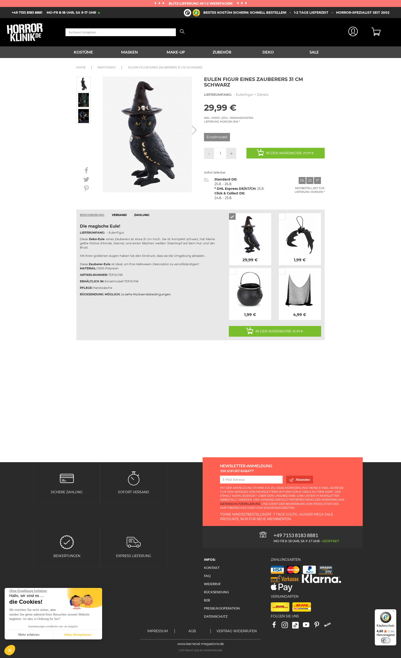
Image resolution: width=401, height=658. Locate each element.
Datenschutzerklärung (240, 504)
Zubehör (222, 52)
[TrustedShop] (192, 12)
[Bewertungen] (67, 542)
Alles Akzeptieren (77, 634)
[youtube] (308, 626)
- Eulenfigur (236, 95)
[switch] (385, 640)
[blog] (329, 626)
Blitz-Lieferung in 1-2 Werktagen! (201, 3)
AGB (192, 631)
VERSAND (119, 215)
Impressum (157, 631)
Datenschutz (216, 616)
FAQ (207, 576)
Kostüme (83, 52)
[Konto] (353, 32)
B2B (207, 600)
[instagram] (286, 626)
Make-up (176, 52)
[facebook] (276, 626)
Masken (129, 52)
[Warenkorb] (382, 32)
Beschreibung (92, 215)
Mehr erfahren (28, 634)
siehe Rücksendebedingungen (148, 294)
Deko (268, 52)
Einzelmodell (217, 137)
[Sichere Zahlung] (67, 478)
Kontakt (212, 568)
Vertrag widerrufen (237, 631)
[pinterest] (319, 626)
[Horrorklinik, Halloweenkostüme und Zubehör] (32, 32)
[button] (9, 650)
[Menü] (393, 612)
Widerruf (212, 584)
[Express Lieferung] (134, 542)
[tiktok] (297, 626)
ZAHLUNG (141, 215)
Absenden (303, 479)
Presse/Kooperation (222, 608)
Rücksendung (216, 592)
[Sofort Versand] (134, 478)
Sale (314, 52)
